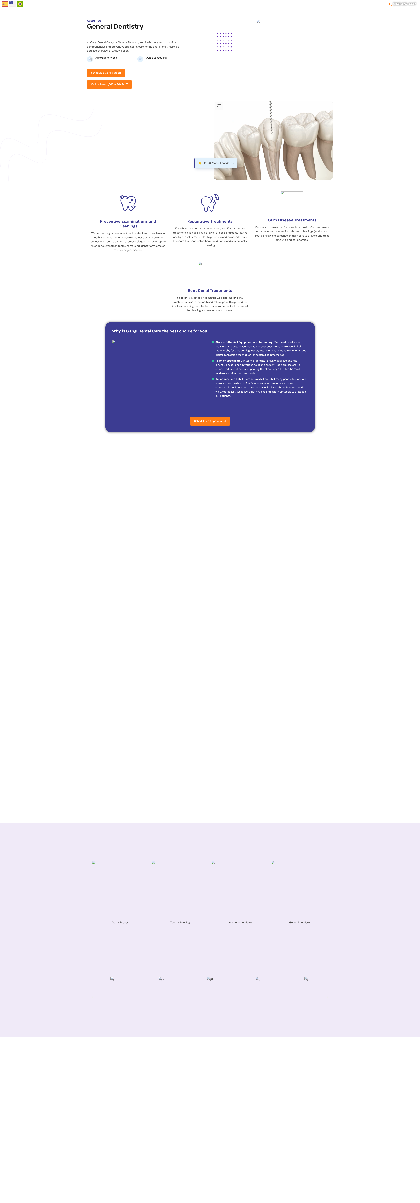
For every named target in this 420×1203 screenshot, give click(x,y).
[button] (92, 997)
